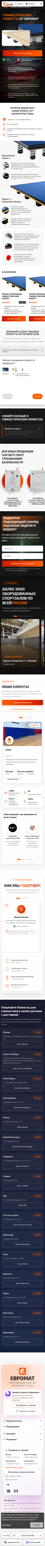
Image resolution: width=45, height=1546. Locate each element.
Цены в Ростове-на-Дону (22, 1225)
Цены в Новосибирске (22, 1088)
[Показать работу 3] (20, 616)
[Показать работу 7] (27, 616)
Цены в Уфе (23, 1205)
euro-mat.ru (13, 1479)
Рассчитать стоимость (22, 53)
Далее (37, 396)
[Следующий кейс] (29, 717)
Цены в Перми (23, 1303)
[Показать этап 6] (28, 898)
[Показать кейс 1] (20, 717)
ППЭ (14, 373)
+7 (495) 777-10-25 (12, 1457)
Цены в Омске (22, 1264)
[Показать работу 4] (21, 616)
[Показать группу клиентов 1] (19, 859)
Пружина (5, 373)
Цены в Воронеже (22, 1283)
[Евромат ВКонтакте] (8, 1485)
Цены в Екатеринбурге (22, 1107)
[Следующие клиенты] (31, 859)
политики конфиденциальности (16, 570)
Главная (5, 7)
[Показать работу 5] (23, 616)
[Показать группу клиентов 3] (23, 859)
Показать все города (14, 1467)
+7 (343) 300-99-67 (31, 1464)
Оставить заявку (13, 319)
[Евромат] (8, 4)
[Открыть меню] (41, 4)
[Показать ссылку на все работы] (30, 616)
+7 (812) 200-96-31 (30, 1457)
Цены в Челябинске (22, 1166)
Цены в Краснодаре (22, 1244)
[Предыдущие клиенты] (14, 859)
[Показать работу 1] (15, 616)
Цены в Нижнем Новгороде (22, 1146)
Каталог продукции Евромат (22, 709)
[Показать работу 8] (29, 616)
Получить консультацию (22, 563)
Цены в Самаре (22, 1186)
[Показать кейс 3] (25, 717)
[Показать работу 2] (18, 616)
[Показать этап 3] (22, 898)
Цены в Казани (22, 1127)
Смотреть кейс (12, 779)
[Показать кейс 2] (23, 717)
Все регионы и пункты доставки (21, 1472)
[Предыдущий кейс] (15, 717)
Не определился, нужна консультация (22, 372)
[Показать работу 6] (25, 616)
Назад (7, 396)
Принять (36, 1525)
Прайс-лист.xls (8, 59)
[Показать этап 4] (24, 898)
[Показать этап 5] (26, 898)
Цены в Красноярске (22, 1342)
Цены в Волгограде (22, 1322)
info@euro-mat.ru (15, 1476)
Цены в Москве (22, 1044)
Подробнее (6, 1525)
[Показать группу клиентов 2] (21, 859)
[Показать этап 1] (18, 898)
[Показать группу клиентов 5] (27, 859)
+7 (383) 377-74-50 (12, 1464)
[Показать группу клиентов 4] (25, 859)
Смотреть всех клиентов (22, 702)
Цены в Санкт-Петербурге (22, 1068)
